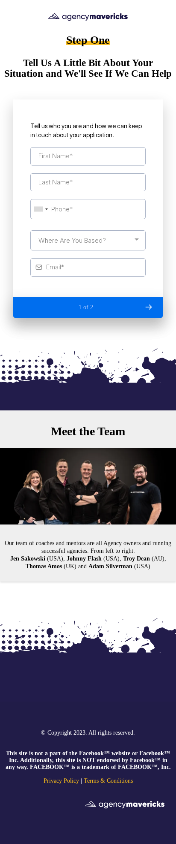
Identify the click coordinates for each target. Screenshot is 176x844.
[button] (148, 307)
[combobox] (40, 209)
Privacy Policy (61, 781)
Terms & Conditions (108, 781)
